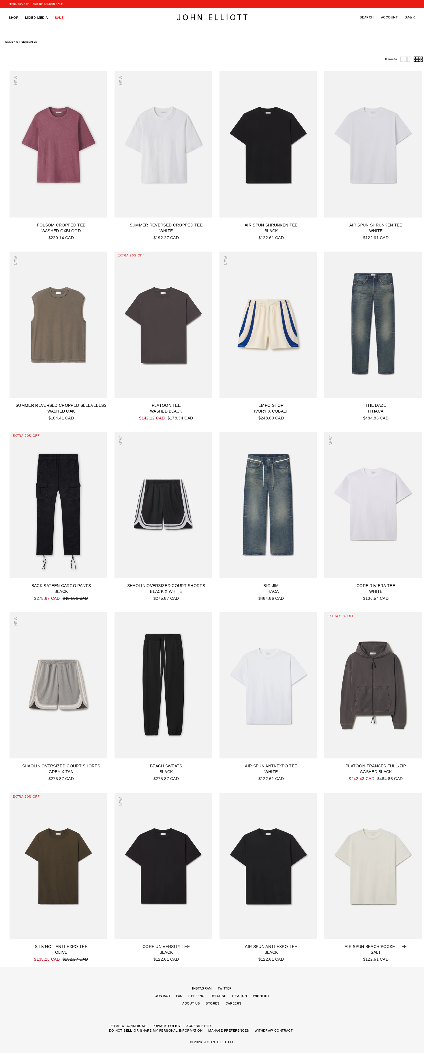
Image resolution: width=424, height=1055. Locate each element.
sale (59, 17)
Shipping (196, 996)
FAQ (179, 996)
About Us (191, 1003)
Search (367, 17)
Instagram (202, 988)
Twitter (225, 988)
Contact (162, 996)
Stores (212, 1003)
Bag (410, 17)
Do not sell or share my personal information (156, 1030)
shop (13, 17)
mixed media (36, 17)
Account (389, 17)
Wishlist (261, 996)
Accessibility (199, 1026)
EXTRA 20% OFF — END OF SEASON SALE (36, 4)
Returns (219, 996)
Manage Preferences (228, 1030)
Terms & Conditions (128, 1026)
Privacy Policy (167, 1026)
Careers (234, 1003)
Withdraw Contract (273, 1030)
